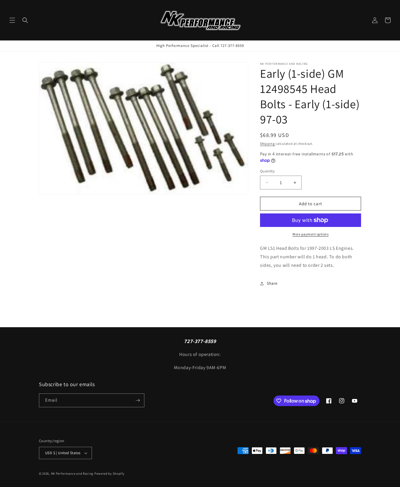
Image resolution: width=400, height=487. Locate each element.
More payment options (311, 234)
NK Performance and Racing (72, 473)
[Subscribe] (137, 400)
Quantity (267, 171)
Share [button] (272, 283)
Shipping (267, 143)
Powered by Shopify (109, 473)
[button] (12, 20)
